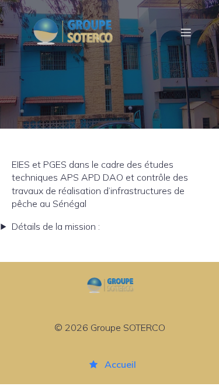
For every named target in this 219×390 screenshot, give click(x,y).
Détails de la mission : (56, 226)
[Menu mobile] (186, 32)
